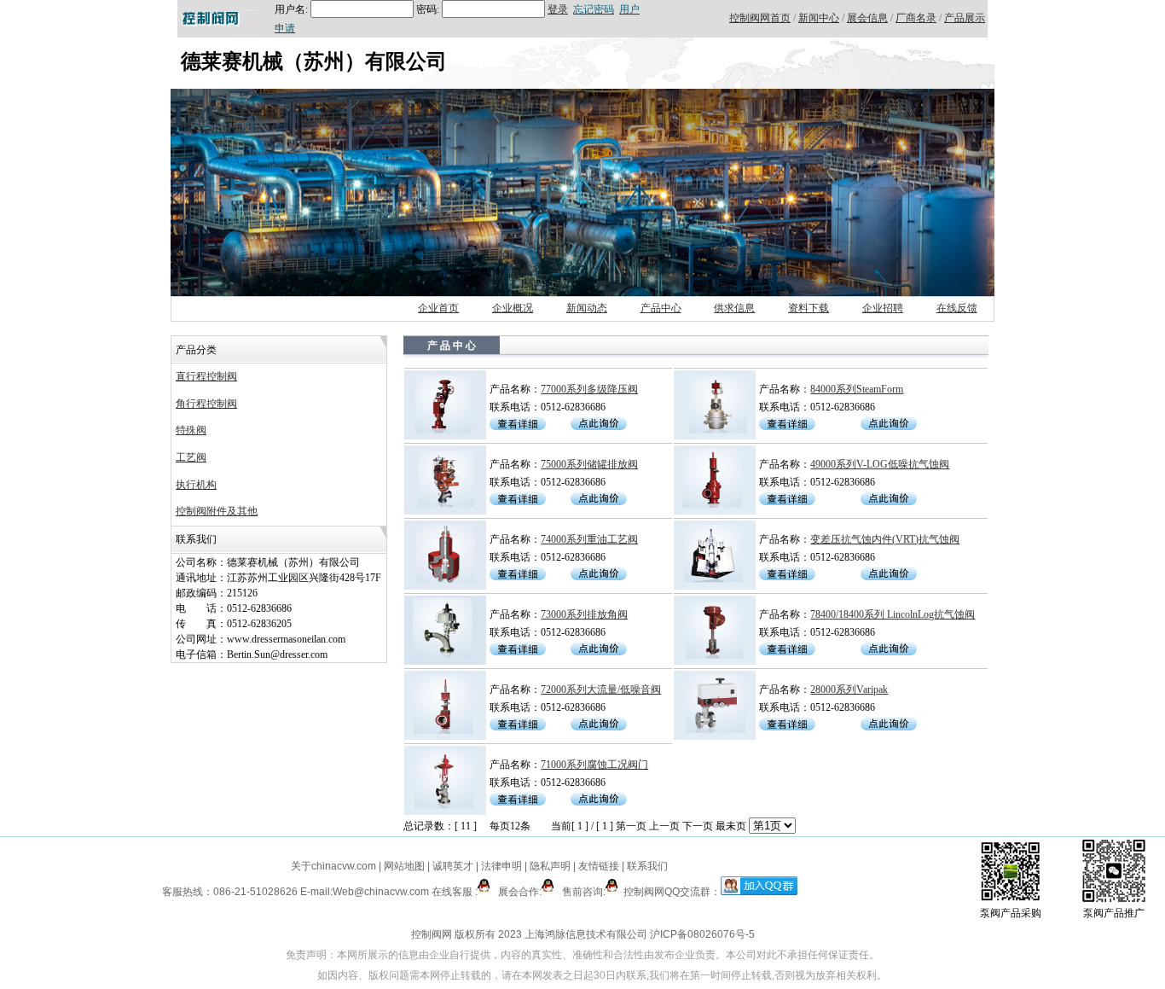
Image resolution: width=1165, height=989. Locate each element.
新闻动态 (586, 308)
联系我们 (647, 866)
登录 (558, 9)
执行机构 (196, 485)
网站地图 (404, 866)
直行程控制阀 (206, 376)
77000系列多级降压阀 (589, 389)
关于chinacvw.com (333, 866)
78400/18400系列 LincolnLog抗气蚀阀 (892, 614)
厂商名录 (915, 18)
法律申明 (501, 866)
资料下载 (808, 308)
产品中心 (660, 308)
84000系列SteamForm (856, 389)
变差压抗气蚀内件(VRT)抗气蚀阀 (884, 539)
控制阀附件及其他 (217, 511)
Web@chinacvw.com (381, 892)
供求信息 (734, 308)
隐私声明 (550, 866)
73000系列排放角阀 (584, 614)
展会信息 (867, 18)
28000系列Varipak (849, 689)
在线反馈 (956, 308)
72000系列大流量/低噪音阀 (601, 689)
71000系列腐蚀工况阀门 (594, 765)
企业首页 (438, 308)
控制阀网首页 (760, 18)
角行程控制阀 (206, 404)
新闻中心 (818, 18)
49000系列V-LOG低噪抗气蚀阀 (879, 464)
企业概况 (512, 308)
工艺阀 (191, 457)
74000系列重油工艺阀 (589, 539)
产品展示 (964, 18)
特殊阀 (191, 430)
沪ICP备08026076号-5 (702, 934)
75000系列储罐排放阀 (589, 464)
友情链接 (598, 866)
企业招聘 (882, 308)
